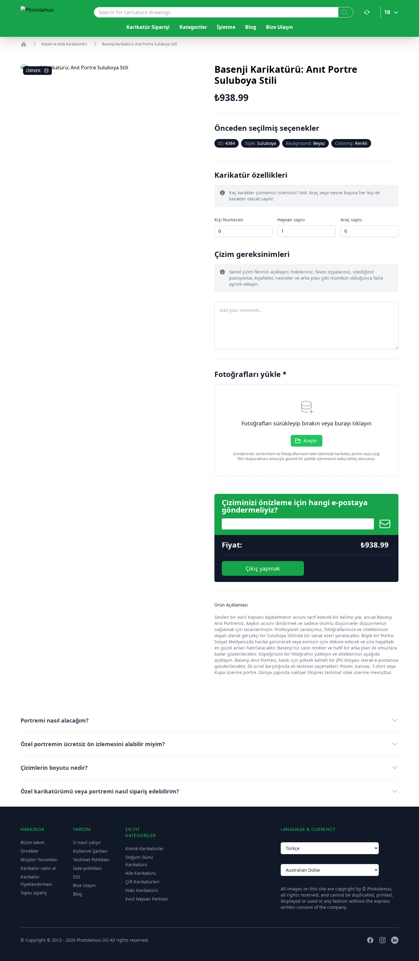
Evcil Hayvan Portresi (146, 899)
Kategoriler (193, 27)
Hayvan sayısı (291, 220)
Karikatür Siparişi (148, 27)
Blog (250, 27)
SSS (76, 877)
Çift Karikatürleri (142, 882)
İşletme (226, 27)
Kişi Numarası (228, 220)
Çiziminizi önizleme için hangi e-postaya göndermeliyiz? (295, 506)
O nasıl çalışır (87, 842)
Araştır (310, 441)
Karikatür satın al (38, 868)
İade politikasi (87, 868)
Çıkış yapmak (263, 568)
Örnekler (30, 851)
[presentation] (306, 430)
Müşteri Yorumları (39, 859)
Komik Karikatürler (144, 848)
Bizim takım (32, 842)
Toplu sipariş (34, 893)
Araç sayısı (351, 220)
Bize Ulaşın (279, 27)
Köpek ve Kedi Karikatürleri (64, 44)
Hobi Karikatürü (141, 890)
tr (387, 12)
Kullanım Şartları (90, 851)
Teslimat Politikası (91, 859)
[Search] (346, 12)
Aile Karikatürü (140, 873)
